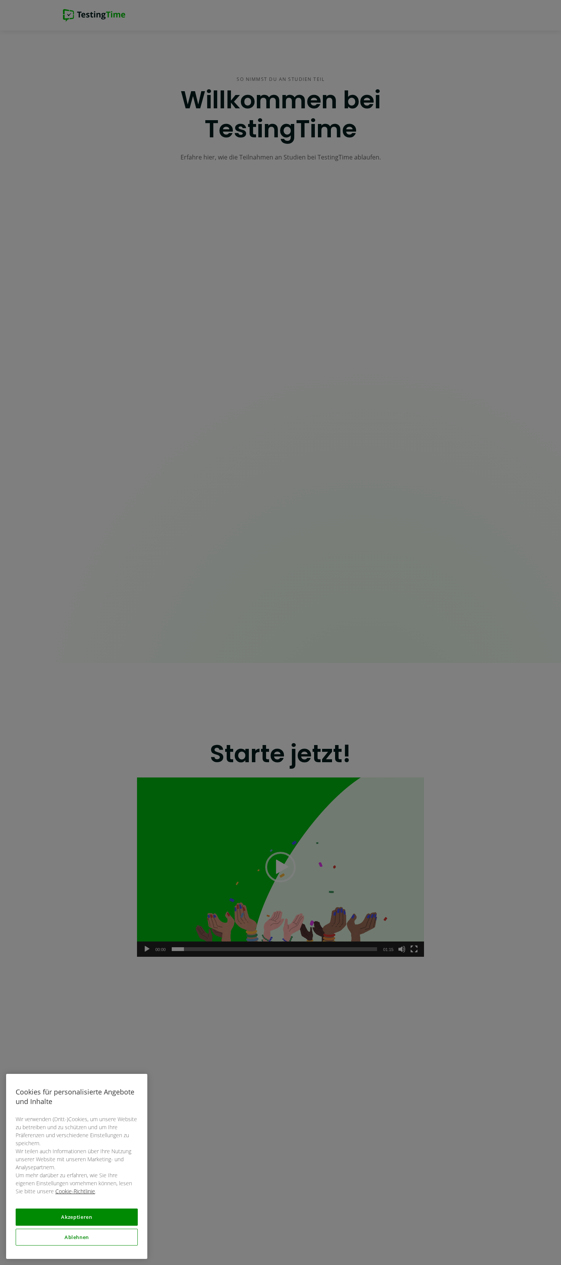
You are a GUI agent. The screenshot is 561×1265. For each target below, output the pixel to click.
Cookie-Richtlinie (75, 1191)
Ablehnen (76, 1237)
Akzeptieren (76, 1216)
